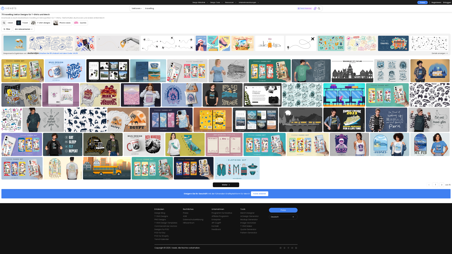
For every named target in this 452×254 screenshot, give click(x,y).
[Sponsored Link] (15, 43)
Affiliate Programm (220, 216)
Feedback (216, 229)
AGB (185, 216)
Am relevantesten (22, 29)
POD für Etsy (159, 232)
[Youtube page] (292, 248)
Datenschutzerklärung (193, 219)
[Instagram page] (280, 248)
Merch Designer (247, 213)
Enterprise (216, 219)
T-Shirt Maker (246, 226)
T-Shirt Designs (161, 216)
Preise (185, 213)
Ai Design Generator (249, 216)
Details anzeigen (438, 53)
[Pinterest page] (288, 248)
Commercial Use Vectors (165, 226)
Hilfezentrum (188, 222)
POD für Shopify (161, 236)
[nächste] (441, 184)
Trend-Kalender (161, 239)
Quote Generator (248, 229)
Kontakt (215, 226)
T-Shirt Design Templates (165, 222)
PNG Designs (160, 219)
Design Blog (159, 213)
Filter (8, 29)
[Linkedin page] (296, 248)
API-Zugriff (216, 222)
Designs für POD (161, 229)
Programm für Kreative (222, 213)
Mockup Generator (249, 219)
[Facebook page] (284, 248)
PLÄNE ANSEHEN (259, 194)
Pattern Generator (248, 232)
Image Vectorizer (248, 222)
